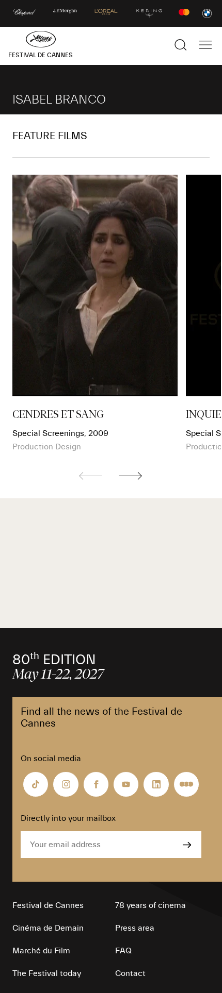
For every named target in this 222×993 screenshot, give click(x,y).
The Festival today (46, 973)
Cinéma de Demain (48, 928)
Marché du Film (41, 950)
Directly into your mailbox (68, 818)
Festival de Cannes (48, 905)
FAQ (123, 950)
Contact (130, 973)
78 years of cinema (150, 905)
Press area (134, 928)
